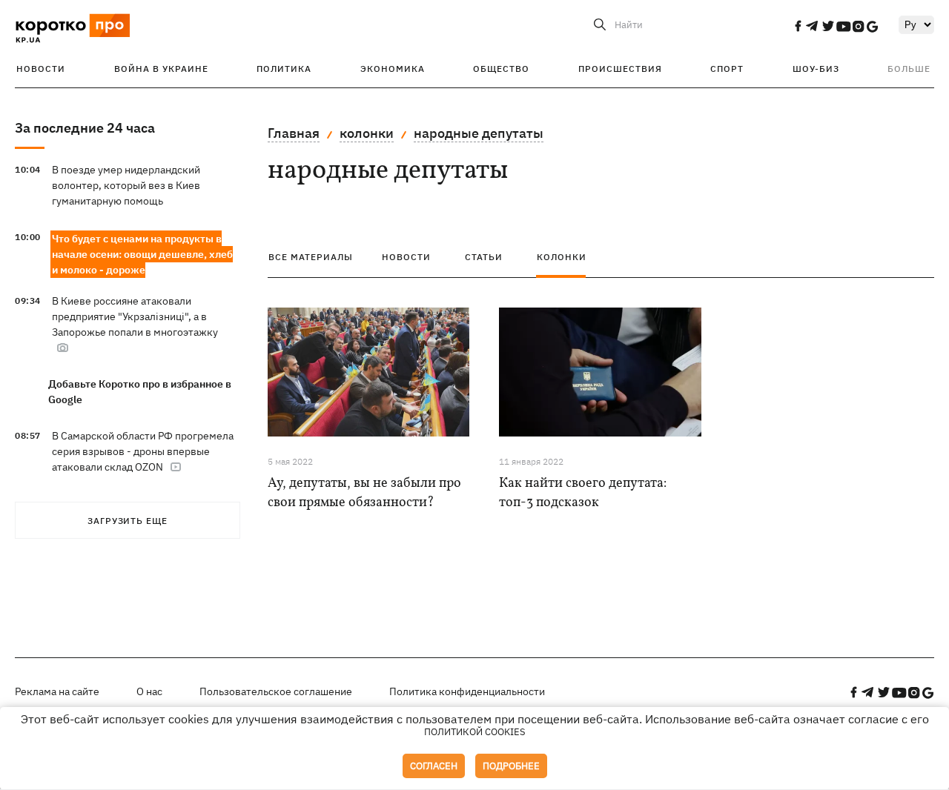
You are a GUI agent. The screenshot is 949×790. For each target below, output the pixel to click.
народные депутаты (478, 133)
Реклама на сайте (57, 691)
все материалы (310, 256)
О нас (149, 691)
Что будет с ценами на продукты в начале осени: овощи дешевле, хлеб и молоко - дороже (142, 254)
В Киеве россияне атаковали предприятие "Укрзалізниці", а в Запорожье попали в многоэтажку (135, 316)
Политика (284, 68)
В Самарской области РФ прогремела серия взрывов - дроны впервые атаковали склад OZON (143, 451)
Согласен (433, 766)
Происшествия (620, 68)
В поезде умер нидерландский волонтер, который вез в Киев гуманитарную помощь (126, 185)
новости (406, 256)
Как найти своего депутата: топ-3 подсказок (583, 493)
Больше (908, 68)
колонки (367, 133)
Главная (294, 133)
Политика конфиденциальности (467, 691)
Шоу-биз (816, 68)
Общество (501, 68)
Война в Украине (161, 68)
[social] (798, 26)
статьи (484, 256)
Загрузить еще (127, 520)
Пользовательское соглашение (275, 691)
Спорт (727, 68)
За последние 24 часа (85, 127)
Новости (40, 68)
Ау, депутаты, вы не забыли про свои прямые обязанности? (364, 493)
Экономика (392, 68)
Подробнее (511, 766)
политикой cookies (475, 732)
